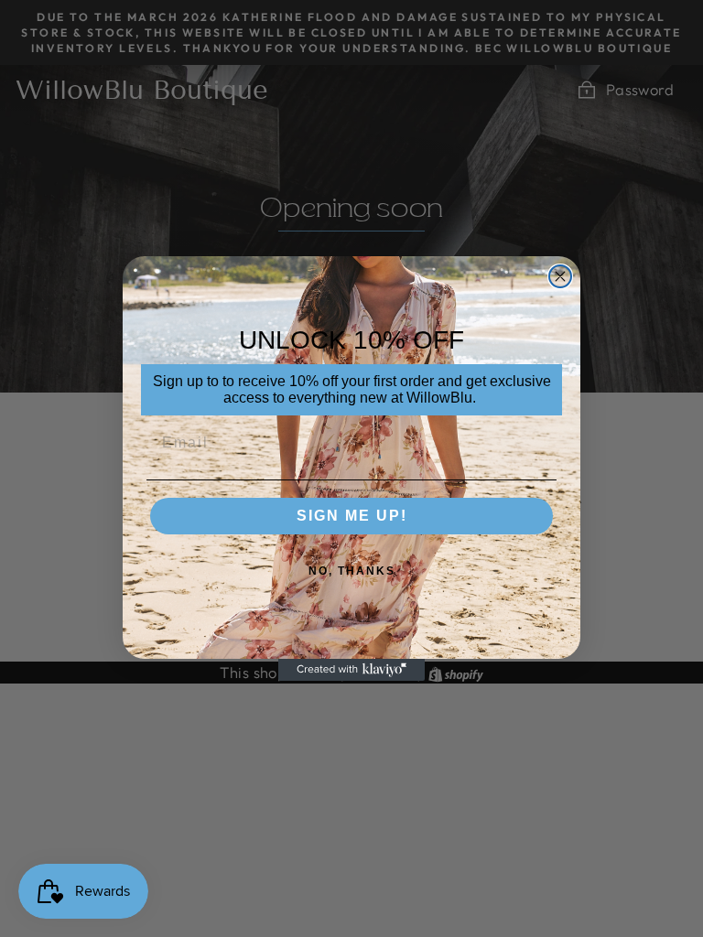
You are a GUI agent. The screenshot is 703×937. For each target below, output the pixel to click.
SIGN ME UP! (352, 515)
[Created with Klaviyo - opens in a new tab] (351, 670)
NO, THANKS (351, 571)
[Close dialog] (560, 276)
